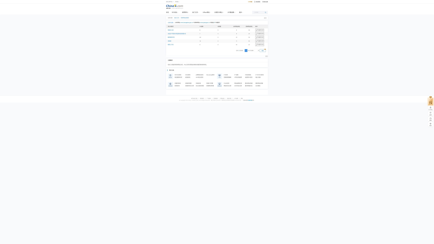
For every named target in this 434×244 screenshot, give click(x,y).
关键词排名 (178, 83)
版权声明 (229, 98)
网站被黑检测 (238, 83)
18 (200, 41)
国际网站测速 (259, 83)
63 (200, 37)
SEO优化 (174, 12)
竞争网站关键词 (185, 17)
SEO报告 (258, 86)
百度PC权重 (209, 83)
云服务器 (250, 100)
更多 (240, 12)
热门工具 (195, 12)
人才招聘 (236, 98)
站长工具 (176, 17)
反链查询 (198, 83)
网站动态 (222, 98)
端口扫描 (258, 77)
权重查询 (185, 12)
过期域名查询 (199, 75)
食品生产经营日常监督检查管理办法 (177, 33)
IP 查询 (226, 75)
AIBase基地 (206, 12)
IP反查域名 (248, 75)
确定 (263, 50)
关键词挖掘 (188, 83)
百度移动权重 (210, 86)
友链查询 (187, 77)
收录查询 (177, 86)
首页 (167, 12)
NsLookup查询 (210, 75)
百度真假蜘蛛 (227, 77)
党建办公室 (170, 30)
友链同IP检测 (248, 77)
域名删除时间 (178, 77)
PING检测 (226, 83)
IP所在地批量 (238, 77)
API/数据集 (231, 12)
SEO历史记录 (238, 86)
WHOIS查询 (178, 75)
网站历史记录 (227, 86)
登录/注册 (265, 1)
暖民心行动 (170, 44)
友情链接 (216, 98)
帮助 (242, 98)
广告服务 (209, 98)
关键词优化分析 (189, 86)
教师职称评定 (171, 37)
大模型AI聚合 (218, 12)
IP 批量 (236, 75)
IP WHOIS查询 (260, 75)
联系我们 (202, 98)
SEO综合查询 (199, 77)
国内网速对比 (248, 86)
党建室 (169, 41)
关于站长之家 (194, 98)
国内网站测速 (248, 83)
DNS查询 (187, 75)
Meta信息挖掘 (200, 86)
